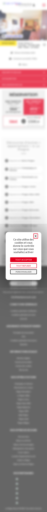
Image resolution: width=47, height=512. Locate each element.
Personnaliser (23, 272)
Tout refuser (23, 265)
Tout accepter (23, 259)
